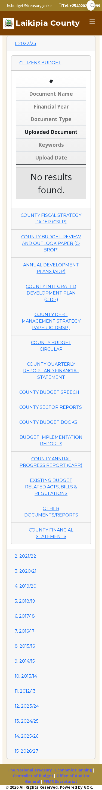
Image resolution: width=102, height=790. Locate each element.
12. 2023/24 (27, 706)
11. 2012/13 (25, 691)
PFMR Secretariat (60, 781)
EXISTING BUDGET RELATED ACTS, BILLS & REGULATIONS (51, 487)
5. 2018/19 (25, 601)
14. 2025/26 (26, 736)
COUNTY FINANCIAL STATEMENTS (51, 533)
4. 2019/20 (25, 586)
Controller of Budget (33, 775)
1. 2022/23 (25, 43)
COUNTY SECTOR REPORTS (50, 407)
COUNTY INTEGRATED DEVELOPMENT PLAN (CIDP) (51, 293)
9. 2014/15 (25, 661)
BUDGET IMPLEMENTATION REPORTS (51, 440)
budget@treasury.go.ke (31, 5)
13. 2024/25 (27, 721)
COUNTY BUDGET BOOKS (48, 422)
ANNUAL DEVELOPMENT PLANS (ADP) (51, 268)
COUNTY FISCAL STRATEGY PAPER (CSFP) (51, 218)
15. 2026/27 (26, 751)
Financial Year (51, 106)
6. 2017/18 (25, 616)
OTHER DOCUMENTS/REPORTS (51, 512)
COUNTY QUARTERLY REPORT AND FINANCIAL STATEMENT (51, 371)
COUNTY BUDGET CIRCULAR (51, 346)
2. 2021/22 (25, 556)
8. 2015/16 (25, 646)
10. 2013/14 (26, 676)
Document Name (51, 93)
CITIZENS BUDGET (40, 62)
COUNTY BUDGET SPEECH (49, 392)
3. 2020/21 (25, 571)
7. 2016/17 (25, 631)
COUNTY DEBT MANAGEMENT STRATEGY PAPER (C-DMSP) (51, 321)
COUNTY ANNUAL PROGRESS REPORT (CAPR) (51, 462)
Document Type (51, 119)
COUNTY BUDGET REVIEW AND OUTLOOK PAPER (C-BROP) (51, 243)
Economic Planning (73, 770)
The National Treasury (30, 770)
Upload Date (51, 157)
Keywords (51, 144)
